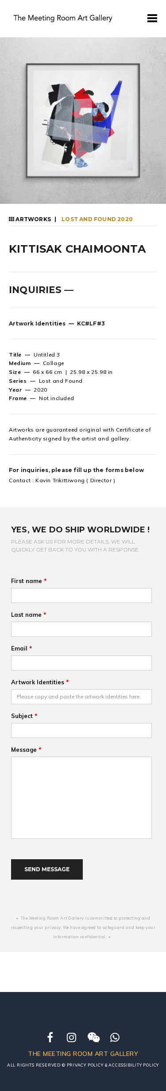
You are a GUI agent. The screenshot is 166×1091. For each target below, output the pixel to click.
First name (28, 580)
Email (21, 648)
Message (26, 749)
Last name (28, 614)
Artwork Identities (40, 682)
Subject (24, 715)
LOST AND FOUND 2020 (96, 219)
